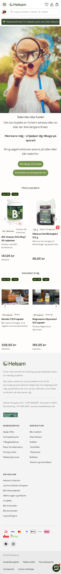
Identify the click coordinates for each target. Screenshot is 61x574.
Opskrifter (35, 447)
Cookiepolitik (8, 569)
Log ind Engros (10, 516)
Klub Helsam (36, 437)
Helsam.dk (14, 555)
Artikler (33, 442)
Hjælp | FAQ (8, 432)
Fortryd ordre (9, 452)
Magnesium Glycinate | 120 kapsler (44, 321)
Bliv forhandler (10, 505)
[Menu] (4, 4)
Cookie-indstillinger (26, 569)
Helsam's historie (11, 480)
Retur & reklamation (13, 447)
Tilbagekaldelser (11, 442)
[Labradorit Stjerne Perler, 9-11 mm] (15, 212)
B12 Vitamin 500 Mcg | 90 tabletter (13, 239)
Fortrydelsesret (11, 437)
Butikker (34, 457)
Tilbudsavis (35, 452)
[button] (57, 4)
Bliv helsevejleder (11, 490)
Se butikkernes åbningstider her (30, 173)
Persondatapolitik (46, 562)
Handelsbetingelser (11, 562)
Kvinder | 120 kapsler (12, 319)
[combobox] (34, 12)
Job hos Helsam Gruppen (15, 485)
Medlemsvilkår (29, 562)
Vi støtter (7, 500)
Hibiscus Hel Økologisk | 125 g (45, 236)
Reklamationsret (11, 457)
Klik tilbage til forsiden (30, 164)
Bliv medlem (36, 432)
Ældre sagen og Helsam (14, 495)
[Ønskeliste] (46, 4)
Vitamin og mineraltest (40, 462)
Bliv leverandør (10, 511)
